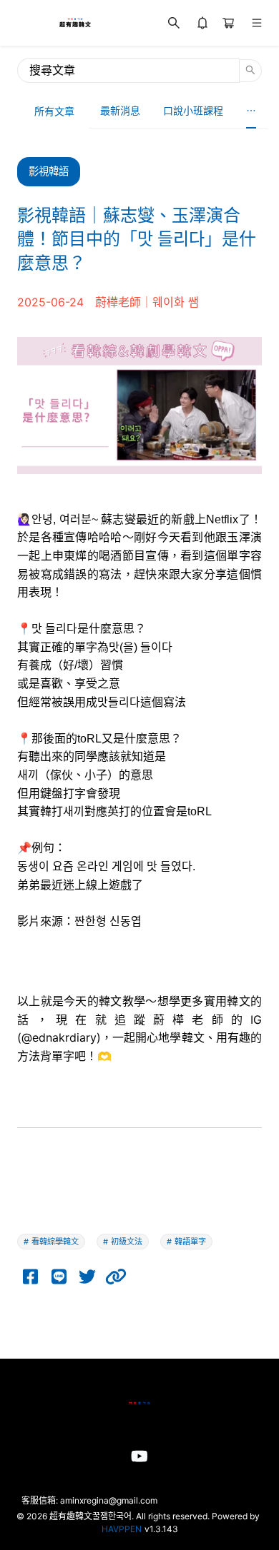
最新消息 (120, 110)
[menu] (178, 111)
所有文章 (54, 111)
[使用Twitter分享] (87, 1276)
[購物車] (228, 22)
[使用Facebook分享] (30, 1276)
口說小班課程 (193, 110)
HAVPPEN (122, 1529)
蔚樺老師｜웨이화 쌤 (147, 302)
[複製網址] (116, 1276)
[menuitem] (120, 111)
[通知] (202, 22)
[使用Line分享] (59, 1276)
